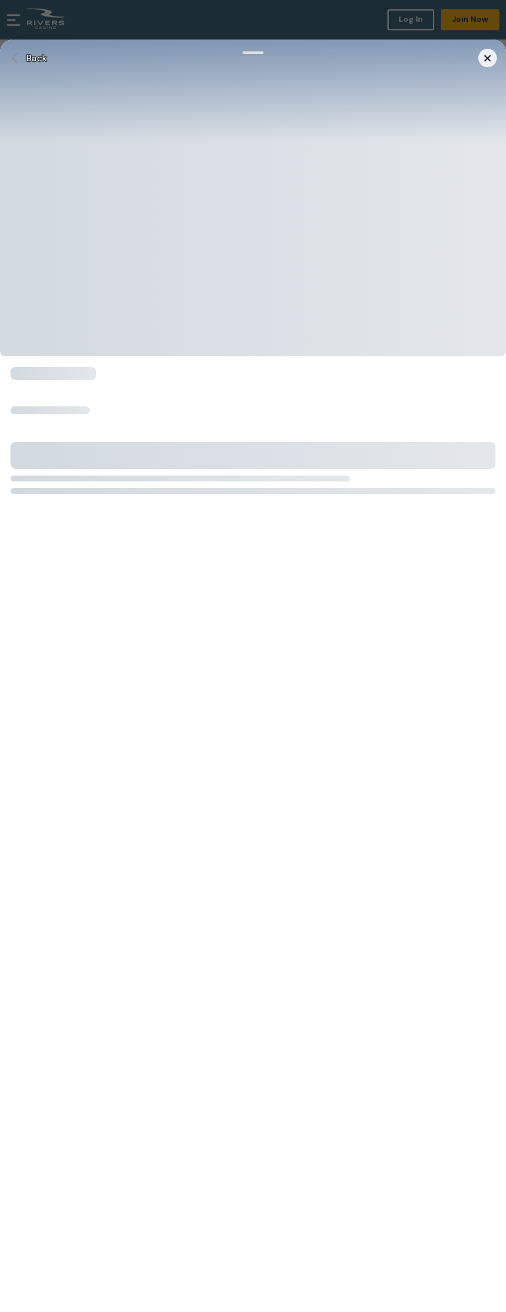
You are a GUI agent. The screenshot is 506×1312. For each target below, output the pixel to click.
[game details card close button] (487, 58)
